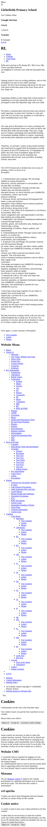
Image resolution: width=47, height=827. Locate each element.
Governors (15, 415)
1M (17, 554)
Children (9, 56)
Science (19, 386)
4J (17, 608)
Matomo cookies (13, 779)
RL (7, 61)
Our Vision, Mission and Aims (23, 357)
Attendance (15, 375)
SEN (13, 440)
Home (8, 54)
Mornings (20, 518)
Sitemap (9, 678)
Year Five (20, 465)
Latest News (16, 474)
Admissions (15, 372)
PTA (13, 498)
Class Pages (10, 59)
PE (17, 397)
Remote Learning (18, 431)
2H (17, 581)
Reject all (5, 723)
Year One (20, 456)
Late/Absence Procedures (21, 487)
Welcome (14, 354)
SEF (13, 438)
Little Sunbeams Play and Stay (23, 489)
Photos (8, 339)
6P (17, 647)
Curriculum (15, 379)
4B (17, 617)
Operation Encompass (19, 496)
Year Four (20, 462)
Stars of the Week (23, 662)
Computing (20, 402)
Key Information (12, 370)
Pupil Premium (17, 429)
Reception (20, 453)
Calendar (14, 444)
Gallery (14, 667)
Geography (20, 395)
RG (17, 545)
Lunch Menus (16, 492)
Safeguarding (16, 433)
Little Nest (20, 656)
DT (17, 390)
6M (17, 638)
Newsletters (15, 478)
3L (17, 599)
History (19, 393)
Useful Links (16, 512)
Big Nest (19, 658)
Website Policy (12, 682)
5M (17, 620)
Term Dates (15, 507)
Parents (9, 480)
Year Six (19, 467)
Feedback (15, 368)
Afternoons (20, 527)
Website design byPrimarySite (18, 691)
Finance (14, 411)
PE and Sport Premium (20, 422)
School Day (15, 361)
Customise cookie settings (30, 723)
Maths (18, 384)
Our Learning (11, 335)
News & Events (12, 442)
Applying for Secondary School (23, 483)
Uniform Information (19, 510)
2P (17, 572)
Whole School (21, 469)
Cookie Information (14, 680)
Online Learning (17, 669)
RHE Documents (18, 501)
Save (23, 825)
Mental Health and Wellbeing (22, 494)
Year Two (20, 458)
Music (18, 399)
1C (17, 563)
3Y (17, 590)
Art (17, 388)
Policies (14, 426)
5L (17, 629)
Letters (8, 337)
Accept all (15, 723)
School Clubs (16, 503)
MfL (18, 404)
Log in (3, 42)
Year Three (20, 460)
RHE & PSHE (22, 408)
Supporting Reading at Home (22, 505)
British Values (16, 377)
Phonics (14, 424)
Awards (14, 660)
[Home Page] (2, 4)
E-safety (14, 485)
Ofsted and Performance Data (22, 420)
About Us (10, 352)
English (19, 381)
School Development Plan (21, 435)
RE (17, 406)
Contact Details (17, 363)
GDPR (14, 413)
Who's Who (15, 359)
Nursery (19, 451)
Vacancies (15, 366)
